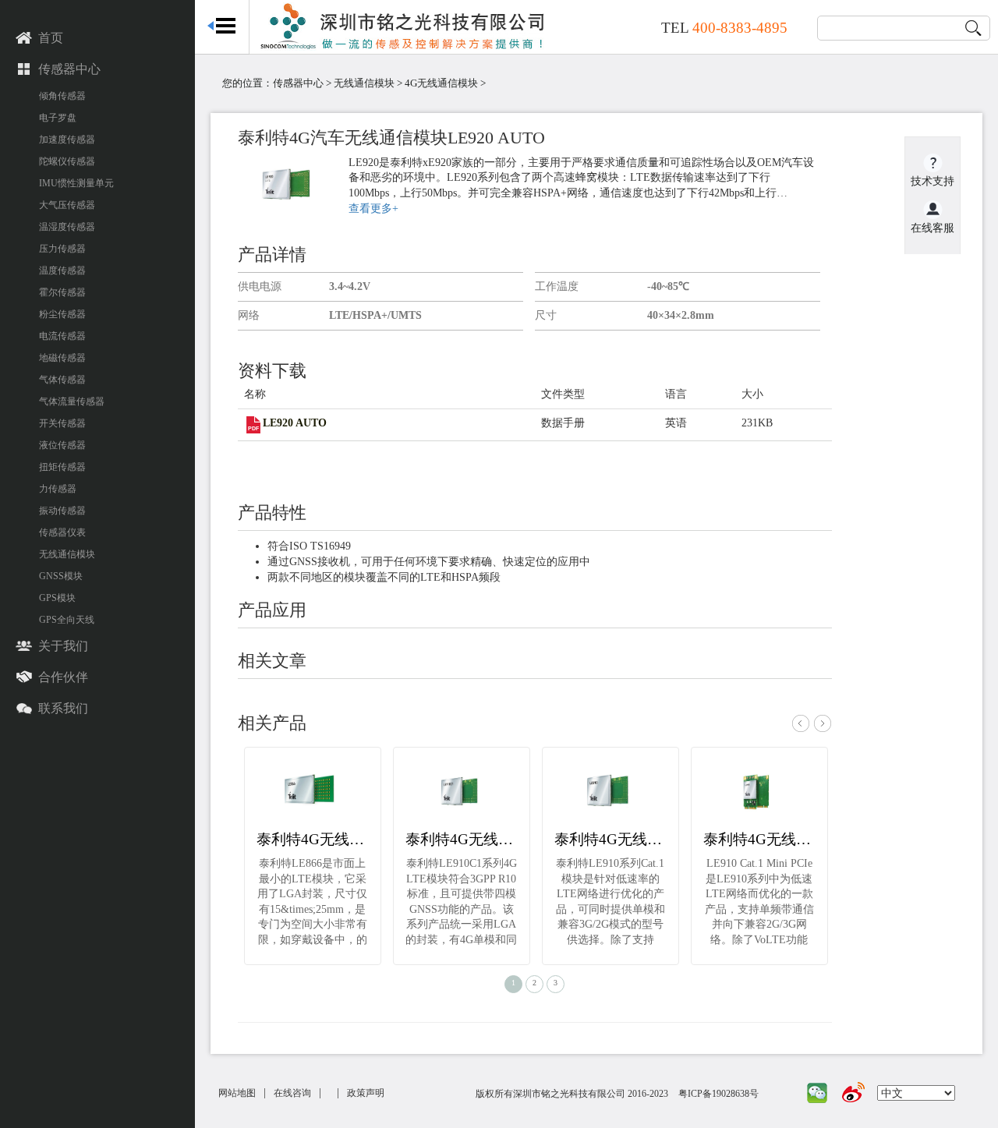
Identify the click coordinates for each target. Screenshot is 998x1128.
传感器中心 (69, 69)
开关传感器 (62, 423)
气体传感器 (62, 379)
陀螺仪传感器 (67, 161)
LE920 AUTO (295, 423)
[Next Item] (822, 729)
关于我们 (63, 645)
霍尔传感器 (62, 292)
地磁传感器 (62, 357)
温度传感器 (62, 270)
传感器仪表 (62, 532)
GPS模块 (57, 597)
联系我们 (63, 708)
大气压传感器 (67, 205)
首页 (50, 37)
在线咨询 (292, 1092)
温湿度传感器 (67, 226)
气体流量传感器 (71, 401)
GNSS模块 (61, 576)
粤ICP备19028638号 (718, 1093)
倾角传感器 (62, 95)
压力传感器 (62, 248)
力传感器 (57, 488)
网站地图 (237, 1092)
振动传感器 (62, 510)
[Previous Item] (800, 729)
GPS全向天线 (66, 619)
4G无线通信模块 (441, 83)
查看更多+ (373, 208)
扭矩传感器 (62, 466)
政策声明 (365, 1092)
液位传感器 (62, 445)
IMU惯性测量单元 (76, 183)
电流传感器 (62, 336)
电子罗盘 (57, 117)
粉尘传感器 (62, 314)
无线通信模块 (67, 554)
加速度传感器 (67, 139)
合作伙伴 (63, 677)
